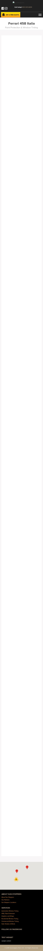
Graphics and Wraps (8, 916)
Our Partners (6, 900)
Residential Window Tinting (10, 919)
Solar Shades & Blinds (8, 924)
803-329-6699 (27, 7)
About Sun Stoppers (8, 897)
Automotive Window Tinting (10, 911)
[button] (17, 871)
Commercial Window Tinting (10, 921)
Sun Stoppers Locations (9, 902)
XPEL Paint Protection (8, 913)
